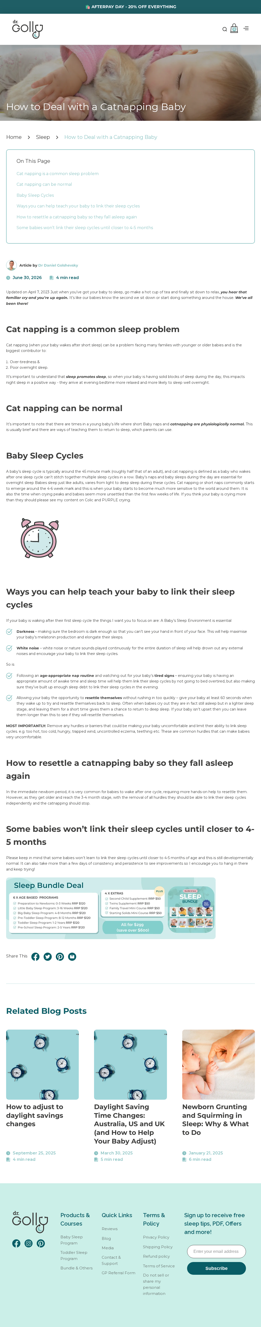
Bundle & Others (76, 1268)
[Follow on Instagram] (28, 1243)
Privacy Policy (156, 1237)
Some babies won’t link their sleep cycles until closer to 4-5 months (85, 227)
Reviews (110, 1228)
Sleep (43, 137)
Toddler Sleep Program (73, 1255)
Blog (106, 1238)
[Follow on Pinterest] (41, 1243)
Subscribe (216, 1268)
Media (108, 1247)
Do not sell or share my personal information (156, 1284)
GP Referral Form (118, 1272)
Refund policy (156, 1256)
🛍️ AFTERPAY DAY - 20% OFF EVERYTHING (130, 6)
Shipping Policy (158, 1246)
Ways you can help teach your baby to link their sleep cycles (78, 206)
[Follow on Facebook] (16, 1243)
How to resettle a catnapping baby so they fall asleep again (77, 217)
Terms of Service (159, 1266)
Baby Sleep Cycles (35, 195)
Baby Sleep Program (71, 1239)
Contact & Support (111, 1260)
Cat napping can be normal (44, 184)
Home (14, 137)
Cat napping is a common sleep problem (58, 173)
